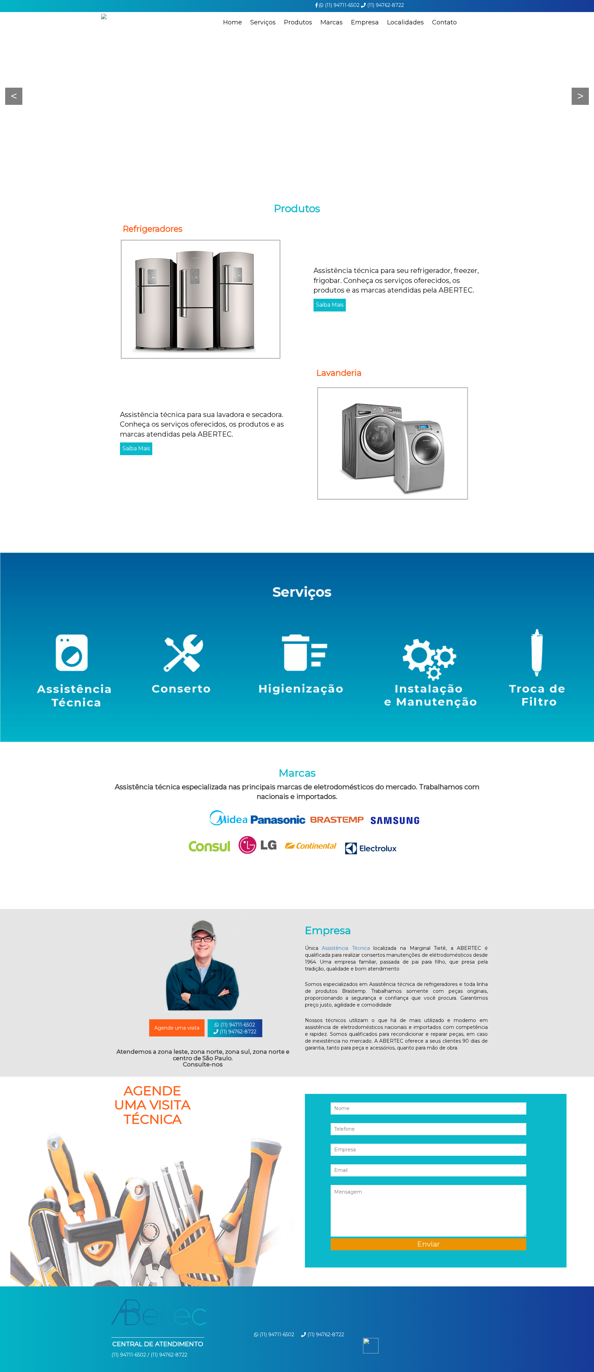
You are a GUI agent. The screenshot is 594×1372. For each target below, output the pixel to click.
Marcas (331, 22)
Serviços (263, 22)
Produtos (298, 22)
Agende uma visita (176, 1028)
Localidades (405, 22)
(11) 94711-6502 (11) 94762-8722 (237, 1028)
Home (232, 22)
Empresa (365, 22)
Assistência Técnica (346, 948)
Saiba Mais (329, 304)
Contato (444, 22)
